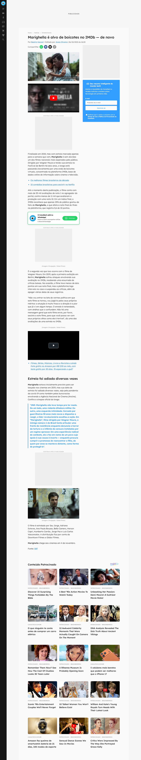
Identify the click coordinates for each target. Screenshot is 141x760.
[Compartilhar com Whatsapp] (41, 47)
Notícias (36, 33)
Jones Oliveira (61, 42)
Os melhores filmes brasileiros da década (50, 180)
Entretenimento (46, 33)
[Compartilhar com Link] (54, 47)
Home (30, 33)
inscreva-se (101, 108)
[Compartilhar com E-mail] (50, 47)
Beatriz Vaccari (37, 42)
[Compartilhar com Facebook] (45, 47)
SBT (36, 548)
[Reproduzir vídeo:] (53, 98)
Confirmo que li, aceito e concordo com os (102, 116)
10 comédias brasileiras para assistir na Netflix (53, 184)
